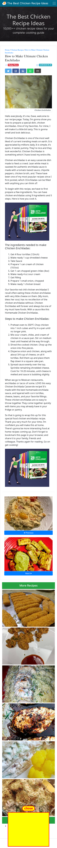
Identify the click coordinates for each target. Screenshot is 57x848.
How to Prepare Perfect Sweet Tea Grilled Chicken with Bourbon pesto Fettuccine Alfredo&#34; (25, 683)
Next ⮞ (28, 573)
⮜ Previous (28, 533)
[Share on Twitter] (8, 71)
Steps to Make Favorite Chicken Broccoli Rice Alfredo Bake (27, 796)
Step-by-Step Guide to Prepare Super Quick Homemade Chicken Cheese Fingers (27, 607)
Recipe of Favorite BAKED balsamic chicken (28, 721)
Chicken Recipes (17, 50)
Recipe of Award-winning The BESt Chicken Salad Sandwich (26, 759)
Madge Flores (13, 65)
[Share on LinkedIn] (23, 71)
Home (7, 50)
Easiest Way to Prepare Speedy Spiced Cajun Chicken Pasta (28, 512)
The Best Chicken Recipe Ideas (27, 3)
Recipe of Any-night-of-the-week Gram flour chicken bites (27, 645)
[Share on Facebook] (15, 71)
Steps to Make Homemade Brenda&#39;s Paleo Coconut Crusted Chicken (28, 553)
